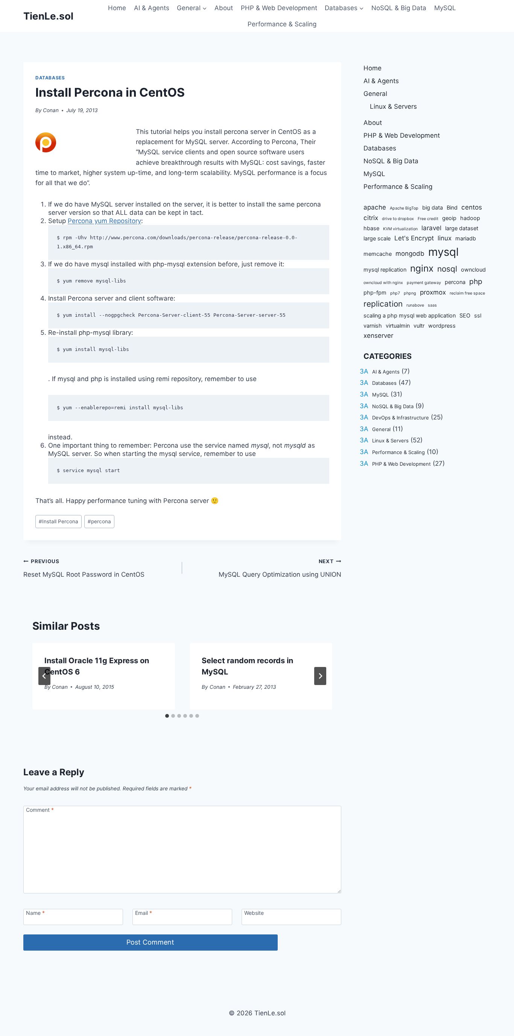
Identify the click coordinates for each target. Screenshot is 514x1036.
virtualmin (398, 325)
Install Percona (58, 521)
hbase (371, 228)
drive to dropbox (398, 218)
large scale (377, 238)
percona (99, 521)
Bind (452, 207)
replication (383, 303)
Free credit (428, 218)
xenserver (378, 335)
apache (374, 207)
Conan (51, 110)
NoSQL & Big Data (398, 8)
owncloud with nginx (383, 282)
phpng (410, 293)
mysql (443, 251)
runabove (415, 305)
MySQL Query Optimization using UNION (280, 568)
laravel (431, 228)
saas (432, 305)
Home (117, 8)
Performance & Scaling (282, 24)
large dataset (461, 228)
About (223, 8)
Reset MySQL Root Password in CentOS (83, 568)
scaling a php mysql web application (409, 315)
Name (35, 913)
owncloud (473, 269)
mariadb (465, 238)
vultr (419, 325)
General (375, 93)
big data (432, 207)
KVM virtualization (400, 228)
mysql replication (384, 269)
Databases (50, 78)
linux (445, 238)
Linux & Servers (393, 106)
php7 (395, 293)
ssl (477, 315)
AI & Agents (151, 8)
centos (471, 207)
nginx (421, 268)
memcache (377, 254)
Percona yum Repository (104, 221)
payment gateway (424, 282)
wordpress (442, 325)
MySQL (445, 8)
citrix (370, 218)
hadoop (470, 218)
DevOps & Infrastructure (400, 418)
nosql (447, 268)
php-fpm (374, 292)
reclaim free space (467, 293)
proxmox (433, 292)
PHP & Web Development (279, 8)
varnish (372, 325)
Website (254, 913)
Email (143, 913)
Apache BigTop (404, 208)
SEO (464, 315)
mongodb (409, 253)
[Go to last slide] (44, 676)
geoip (449, 218)
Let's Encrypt (414, 238)
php (475, 281)
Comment (40, 810)
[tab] (167, 716)
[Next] (320, 676)
